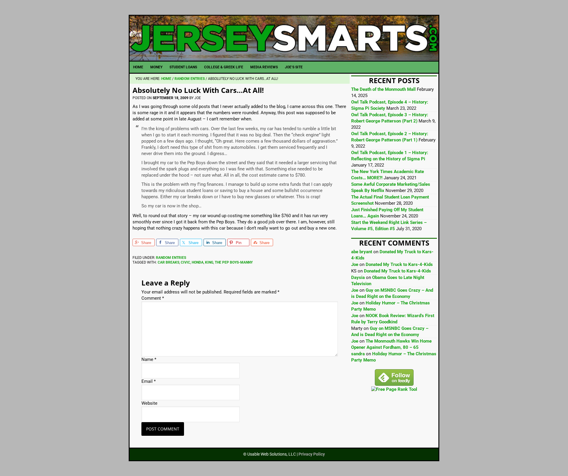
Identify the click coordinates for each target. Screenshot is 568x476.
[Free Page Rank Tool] (394, 389)
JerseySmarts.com (284, 38)
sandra (358, 353)
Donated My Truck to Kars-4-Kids (399, 264)
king (209, 262)
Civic (185, 262)
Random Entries (171, 258)
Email (148, 381)
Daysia (358, 277)
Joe (354, 264)
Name (148, 359)
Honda (198, 262)
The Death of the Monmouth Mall (383, 89)
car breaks (168, 262)
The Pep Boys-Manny (234, 262)
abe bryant (361, 251)
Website (149, 403)
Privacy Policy (311, 454)
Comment (152, 298)
